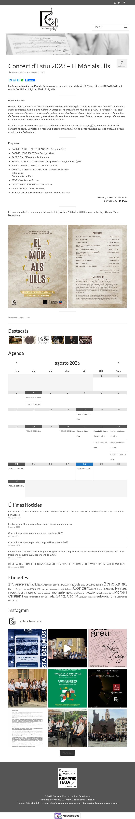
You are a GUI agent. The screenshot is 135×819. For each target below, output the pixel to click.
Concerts (26, 72)
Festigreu (31, 592)
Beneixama (14, 317)
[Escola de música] (43, 340)
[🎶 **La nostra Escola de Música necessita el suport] (27, 728)
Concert (22, 317)
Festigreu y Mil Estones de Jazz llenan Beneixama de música (40, 524)
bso (13, 589)
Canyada (45, 589)
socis (93, 597)
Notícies (34, 72)
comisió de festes (65, 589)
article (76, 584)
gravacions (90, 592)
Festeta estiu (16, 592)
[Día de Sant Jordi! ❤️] (67, 728)
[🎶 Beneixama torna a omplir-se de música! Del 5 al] (107, 648)
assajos (90, 584)
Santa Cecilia (67, 596)
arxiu (83, 585)
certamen (53, 589)
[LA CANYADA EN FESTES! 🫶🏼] (27, 688)
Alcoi (68, 585)
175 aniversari (19, 584)
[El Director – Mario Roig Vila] (71, 340)
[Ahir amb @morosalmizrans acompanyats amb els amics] (67, 648)
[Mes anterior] (16, 363)
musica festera (31, 597)
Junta (111, 593)
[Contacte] (15, 340)
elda (92, 589)
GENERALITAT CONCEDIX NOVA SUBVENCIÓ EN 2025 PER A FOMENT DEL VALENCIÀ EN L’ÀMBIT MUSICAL (66, 564)
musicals (43, 597)
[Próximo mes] (118, 363)
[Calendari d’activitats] (57, 340)
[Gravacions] (29, 340)
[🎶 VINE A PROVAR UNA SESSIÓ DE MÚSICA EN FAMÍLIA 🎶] (67, 688)
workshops (13, 600)
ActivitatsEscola (51, 585)
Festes (121, 588)
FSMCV (54, 593)
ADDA (63, 585)
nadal (51, 596)
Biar (9, 589)
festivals (47, 593)
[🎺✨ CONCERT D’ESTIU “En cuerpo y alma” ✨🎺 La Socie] (107, 688)
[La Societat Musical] (85, 340)
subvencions (106, 596)
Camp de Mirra (21, 589)
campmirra (34, 589)
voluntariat (122, 597)
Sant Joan (83, 597)
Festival (40, 593)
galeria (63, 592)
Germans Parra (75, 593)
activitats (37, 584)
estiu (28, 317)
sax (89, 597)
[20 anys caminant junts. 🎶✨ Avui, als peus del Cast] (107, 728)
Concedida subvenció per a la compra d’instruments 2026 (38, 542)
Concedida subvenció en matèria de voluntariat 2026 (35, 533)
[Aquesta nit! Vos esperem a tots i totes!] (27, 648)
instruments (103, 593)
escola (100, 588)
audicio (99, 585)
